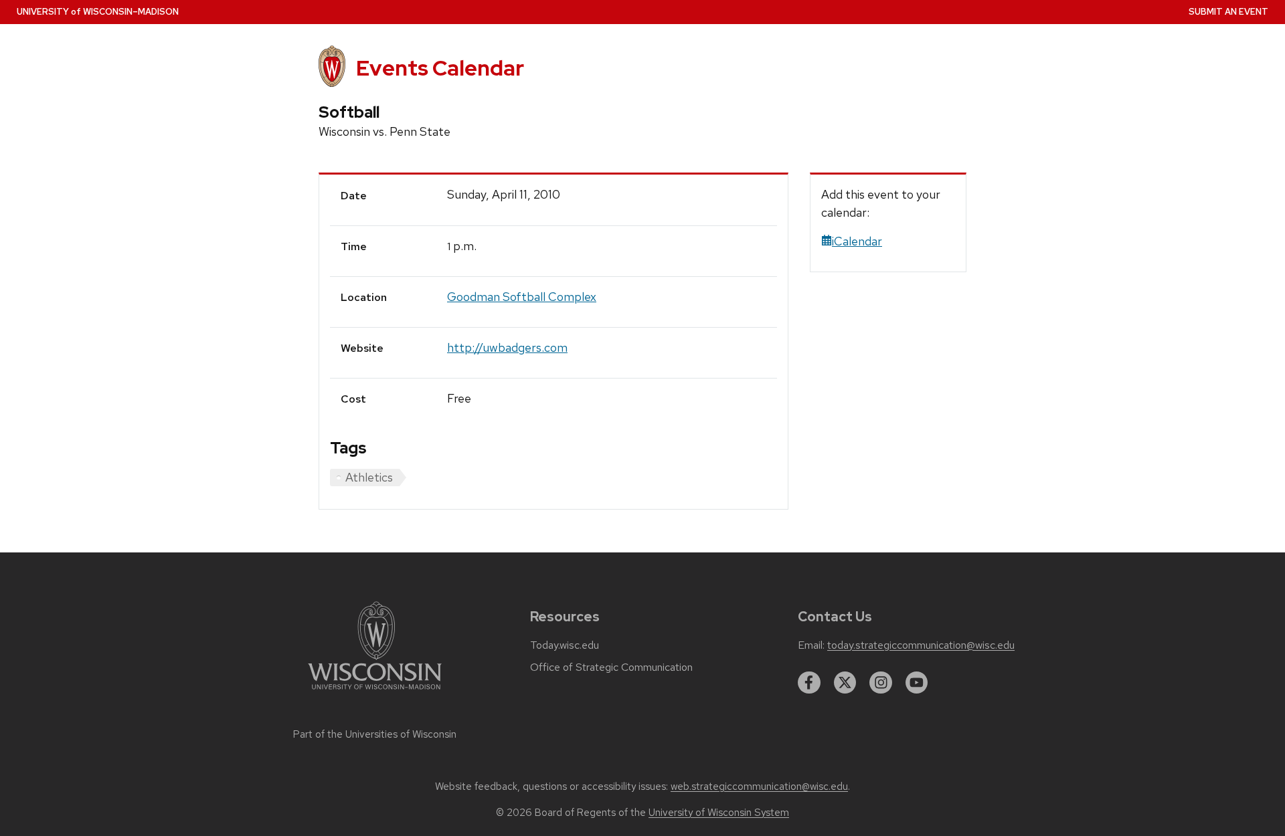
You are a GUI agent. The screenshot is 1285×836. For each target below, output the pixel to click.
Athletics (369, 477)
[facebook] (809, 682)
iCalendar (857, 241)
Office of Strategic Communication (611, 667)
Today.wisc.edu (564, 645)
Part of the (374, 734)
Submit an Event (1228, 11)
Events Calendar (440, 68)
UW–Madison (98, 11)
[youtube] (917, 682)
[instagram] (880, 682)
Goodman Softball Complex (521, 296)
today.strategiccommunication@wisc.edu (921, 645)
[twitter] (845, 682)
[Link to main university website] (375, 692)
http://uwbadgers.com (507, 347)
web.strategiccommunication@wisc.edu (759, 786)
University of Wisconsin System (719, 812)
